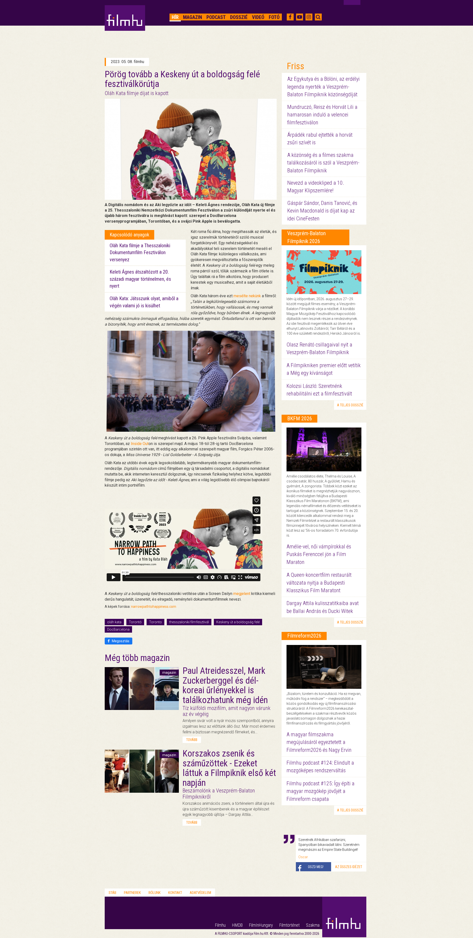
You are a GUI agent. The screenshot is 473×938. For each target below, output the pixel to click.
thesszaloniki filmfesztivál (189, 622)
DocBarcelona (118, 629)
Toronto (155, 622)
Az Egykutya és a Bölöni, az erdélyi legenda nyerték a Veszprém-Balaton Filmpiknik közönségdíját (323, 87)
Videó (258, 17)
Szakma (313, 925)
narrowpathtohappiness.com (153, 607)
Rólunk (155, 892)
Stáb (112, 892)
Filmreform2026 (304, 636)
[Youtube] (299, 17)
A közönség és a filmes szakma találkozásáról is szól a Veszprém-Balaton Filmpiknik (323, 163)
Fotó (274, 17)
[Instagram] (309, 17)
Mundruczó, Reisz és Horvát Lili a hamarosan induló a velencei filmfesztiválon (322, 115)
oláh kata (114, 622)
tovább (191, 740)
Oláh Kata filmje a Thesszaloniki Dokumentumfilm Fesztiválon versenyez (140, 253)
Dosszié (239, 17)
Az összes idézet (348, 867)
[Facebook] (290, 17)
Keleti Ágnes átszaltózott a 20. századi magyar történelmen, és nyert (140, 279)
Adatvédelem (200, 892)
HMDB (237, 925)
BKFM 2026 (299, 418)
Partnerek (132, 892)
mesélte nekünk (247, 296)
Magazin (192, 17)
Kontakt (175, 892)
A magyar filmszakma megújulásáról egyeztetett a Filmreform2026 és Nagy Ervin (319, 742)
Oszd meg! (315, 867)
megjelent (241, 593)
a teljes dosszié (350, 405)
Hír (175, 17)
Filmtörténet (289, 925)
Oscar (303, 857)
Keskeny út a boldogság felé (238, 622)
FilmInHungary (261, 925)
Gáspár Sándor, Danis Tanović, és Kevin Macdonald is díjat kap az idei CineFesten (322, 211)
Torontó (135, 622)
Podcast (216, 17)
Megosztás (120, 641)
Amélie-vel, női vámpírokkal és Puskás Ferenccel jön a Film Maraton (319, 554)
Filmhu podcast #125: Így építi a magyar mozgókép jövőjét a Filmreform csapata (321, 791)
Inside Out (140, 443)
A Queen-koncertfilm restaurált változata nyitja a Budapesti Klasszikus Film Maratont (319, 582)
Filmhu (220, 925)
